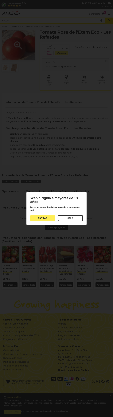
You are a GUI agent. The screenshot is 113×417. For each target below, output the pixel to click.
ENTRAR (42, 218)
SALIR (70, 218)
